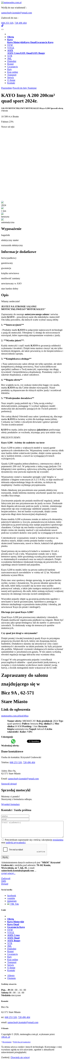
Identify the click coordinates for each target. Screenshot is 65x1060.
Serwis (10, 77)
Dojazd (4, 884)
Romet (10, 64)
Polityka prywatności (22, 1042)
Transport (11, 74)
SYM (10, 45)
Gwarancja (12, 66)
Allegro (11, 975)
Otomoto (11, 978)
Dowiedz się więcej (20, 1057)
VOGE (10, 47)
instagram (11, 901)
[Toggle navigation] (2, 29)
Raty (9, 69)
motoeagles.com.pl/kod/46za (14, 716)
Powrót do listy (20, 88)
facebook (11, 895)
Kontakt (11, 83)
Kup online (12, 72)
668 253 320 (7, 23)
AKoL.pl (5, 1037)
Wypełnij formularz (10, 804)
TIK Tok (14, 904)
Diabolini (11, 61)
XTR (9, 56)
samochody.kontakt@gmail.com (16, 12)
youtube (11, 898)
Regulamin (6, 1042)
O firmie (11, 80)
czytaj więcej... (8, 873)
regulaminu (58, 840)
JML (9, 58)
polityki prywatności (15, 842)
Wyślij (5, 857)
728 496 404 (21, 23)
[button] (10, 39)
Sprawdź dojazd (9, 783)
